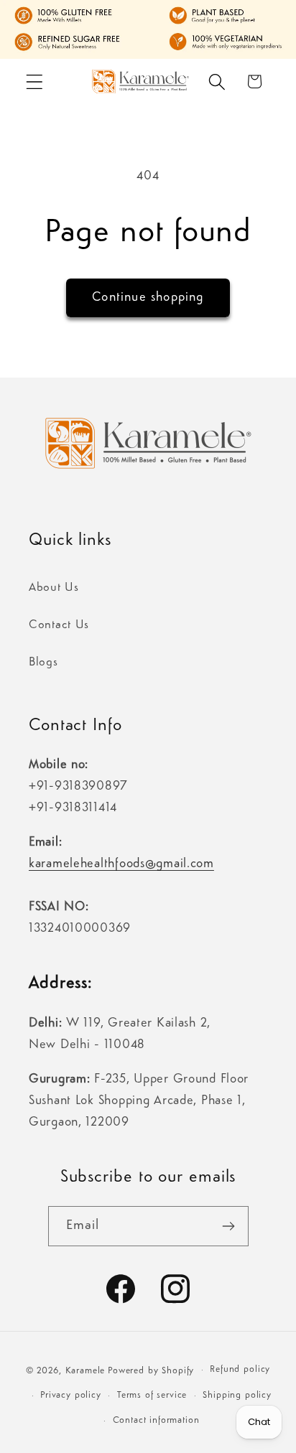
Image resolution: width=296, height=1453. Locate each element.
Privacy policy (70, 1395)
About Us (54, 587)
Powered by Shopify (151, 1370)
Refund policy (240, 1369)
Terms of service (152, 1395)
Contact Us (59, 625)
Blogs (43, 662)
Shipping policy (237, 1395)
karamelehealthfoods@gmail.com (121, 863)
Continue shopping (147, 297)
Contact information (156, 1420)
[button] (35, 81)
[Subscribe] (229, 1226)
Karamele (85, 1370)
